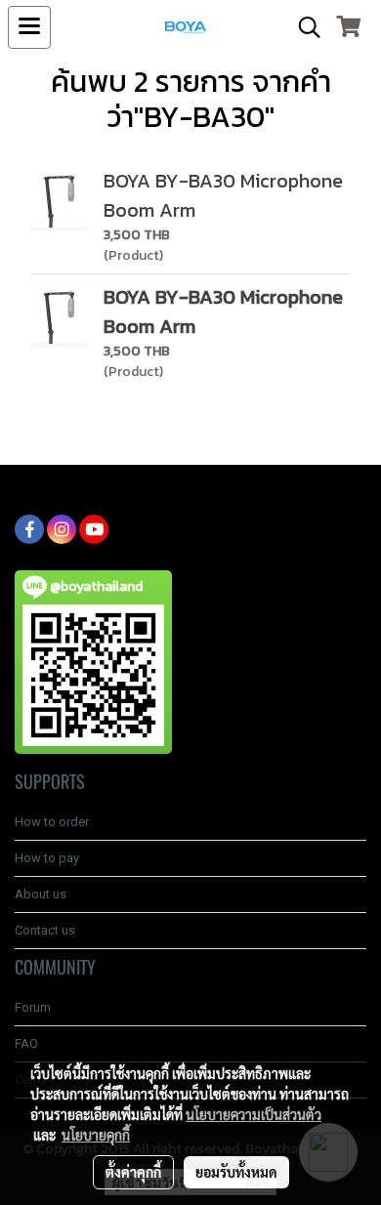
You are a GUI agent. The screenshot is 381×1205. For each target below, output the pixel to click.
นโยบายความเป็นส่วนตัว (253, 1114)
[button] (302, 27)
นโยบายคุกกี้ (96, 1134)
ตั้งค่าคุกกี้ (133, 1172)
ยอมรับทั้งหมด (236, 1172)
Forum (33, 1007)
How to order (52, 821)
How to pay (47, 858)
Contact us (45, 930)
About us (40, 894)
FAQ (26, 1043)
